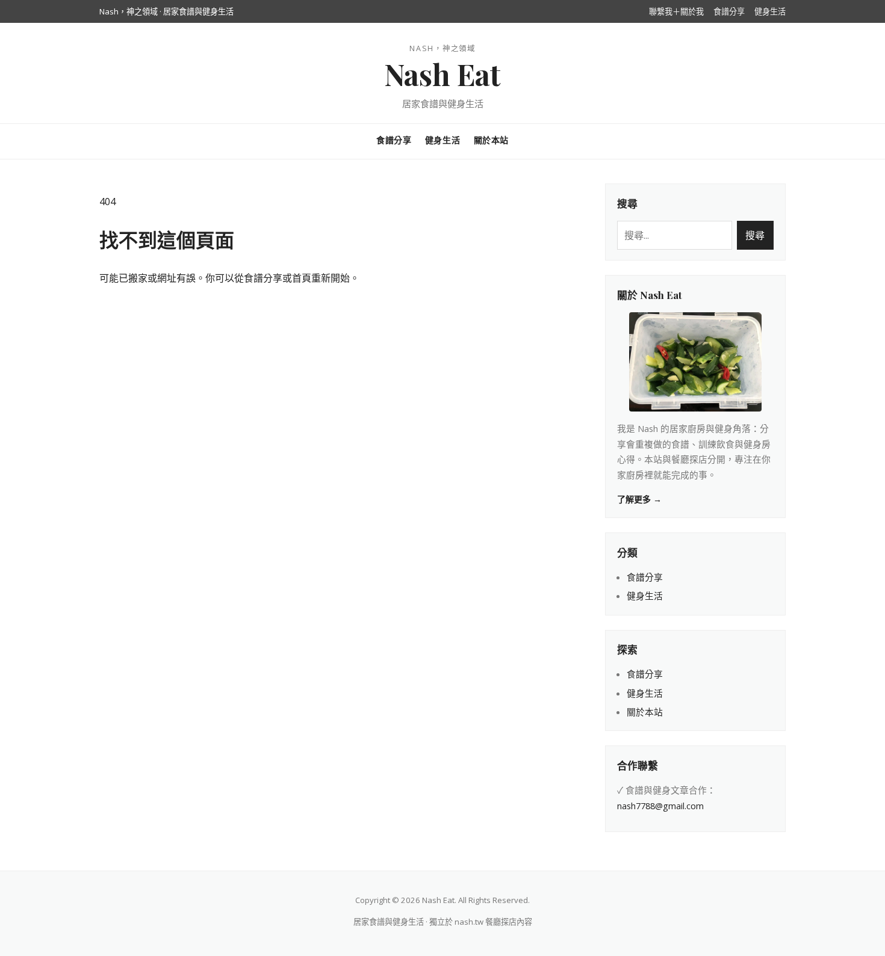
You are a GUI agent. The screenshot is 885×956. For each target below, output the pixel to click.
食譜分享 (729, 11)
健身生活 (770, 11)
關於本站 (491, 140)
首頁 (301, 278)
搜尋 (755, 235)
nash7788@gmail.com (660, 806)
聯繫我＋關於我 (676, 11)
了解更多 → (639, 499)
